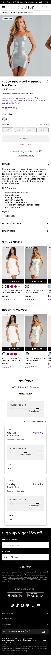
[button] (4, 286)
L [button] (43, 129)
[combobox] (35, 421)
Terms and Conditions (16, 578)
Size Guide (44, 124)
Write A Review (25, 394)
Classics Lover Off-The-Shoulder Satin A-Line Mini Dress (12, 292)
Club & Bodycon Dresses (22, 13)
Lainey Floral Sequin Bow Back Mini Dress (35, 292)
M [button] (31, 129)
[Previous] (3, 2)
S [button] (19, 129)
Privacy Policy (32, 578)
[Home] (25, 7)
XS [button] (7, 129)
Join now (25, 567)
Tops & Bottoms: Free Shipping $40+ (25, 2)
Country (7, 552)
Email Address (10, 540)
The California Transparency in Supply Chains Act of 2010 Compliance (24, 642)
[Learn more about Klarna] (33, 93)
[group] (20, 45)
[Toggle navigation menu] (3, 7)
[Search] (43, 7)
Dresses (5, 13)
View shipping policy (25, 156)
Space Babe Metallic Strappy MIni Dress (21, 83)
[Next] (47, 2)
